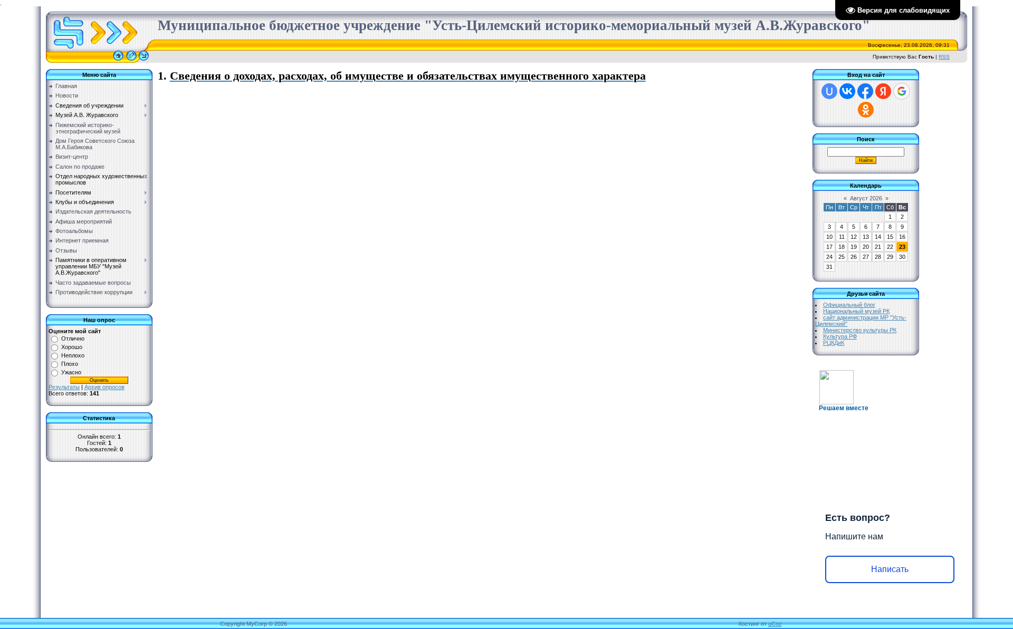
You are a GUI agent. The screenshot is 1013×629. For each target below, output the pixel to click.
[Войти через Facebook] (865, 91)
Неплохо (72, 355)
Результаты (64, 387)
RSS (944, 57)
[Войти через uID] (829, 91)
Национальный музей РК (856, 311)
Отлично (72, 338)
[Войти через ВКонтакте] (847, 91)
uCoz (775, 624)
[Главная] (118, 60)
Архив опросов (104, 387)
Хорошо (71, 347)
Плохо (69, 364)
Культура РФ (840, 336)
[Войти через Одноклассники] (866, 110)
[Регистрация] (131, 60)
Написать (890, 569)
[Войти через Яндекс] (883, 91)
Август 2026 (866, 198)
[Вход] (144, 60)
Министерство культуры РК (859, 330)
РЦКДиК (833, 343)
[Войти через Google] (901, 91)
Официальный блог (849, 305)
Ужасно (71, 372)
